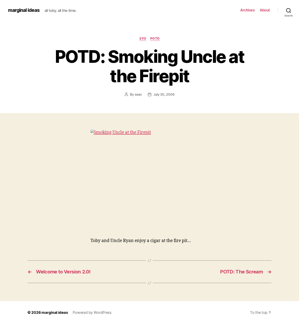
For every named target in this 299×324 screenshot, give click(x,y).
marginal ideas (24, 10)
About (265, 10)
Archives (247, 10)
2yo (142, 38)
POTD (155, 38)
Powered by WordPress (92, 312)
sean (138, 94)
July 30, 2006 (164, 94)
